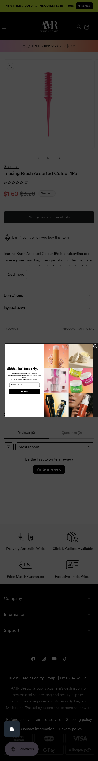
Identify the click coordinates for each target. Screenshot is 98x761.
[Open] (12, 729)
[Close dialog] (95, 346)
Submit (24, 391)
